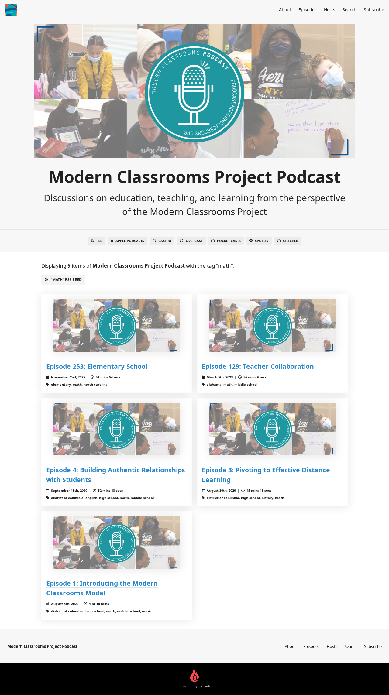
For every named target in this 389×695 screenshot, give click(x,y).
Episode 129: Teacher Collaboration (258, 366)
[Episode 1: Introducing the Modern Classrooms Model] (116, 542)
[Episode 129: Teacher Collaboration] (272, 325)
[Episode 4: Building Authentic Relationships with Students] (116, 429)
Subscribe (374, 9)
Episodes (307, 9)
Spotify (262, 240)
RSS (99, 240)
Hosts (329, 9)
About (285, 9)
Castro (164, 240)
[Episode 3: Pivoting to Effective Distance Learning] (272, 429)
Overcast (194, 240)
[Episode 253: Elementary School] (116, 325)
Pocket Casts (229, 240)
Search (349, 9)
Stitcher (290, 240)
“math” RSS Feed (66, 279)
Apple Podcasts (129, 240)
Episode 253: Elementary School (96, 366)
